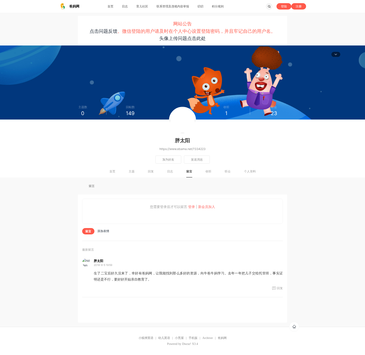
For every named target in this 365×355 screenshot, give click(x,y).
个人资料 (250, 171)
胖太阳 (98, 261)
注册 (299, 6)
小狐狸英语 (146, 338)
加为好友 (168, 159)
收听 (208, 171)
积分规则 (218, 6)
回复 (151, 171)
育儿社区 (142, 6)
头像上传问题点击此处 (182, 38)
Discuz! (186, 343)
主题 (132, 171)
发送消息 (197, 159)
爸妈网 (222, 338)
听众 (228, 171)
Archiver (207, 338)
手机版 (193, 338)
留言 (189, 171)
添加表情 (103, 231)
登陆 (284, 6)
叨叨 (200, 6)
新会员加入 (206, 207)
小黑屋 (179, 338)
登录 (191, 207)
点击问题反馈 (103, 31)
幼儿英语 (164, 338)
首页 (110, 6)
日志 (125, 6)
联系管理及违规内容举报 (173, 6)
